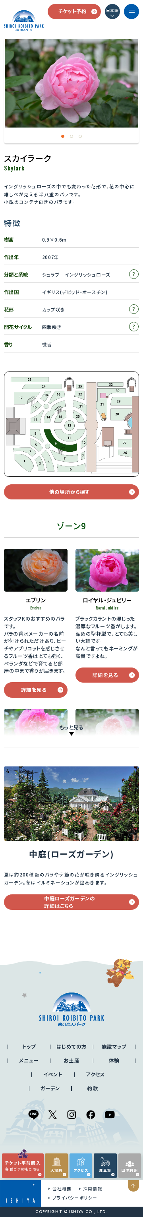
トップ (29, 1046)
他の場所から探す (69, 491)
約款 (92, 1088)
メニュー (29, 1060)
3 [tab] (80, 136)
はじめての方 (71, 1046)
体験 (114, 1060)
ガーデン (50, 1088)
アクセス (95, 1074)
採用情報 (92, 1189)
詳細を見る (33, 689)
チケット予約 (72, 11)
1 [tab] (63, 136)
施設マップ (114, 1046)
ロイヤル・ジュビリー (107, 600)
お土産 (71, 1060)
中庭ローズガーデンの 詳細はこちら (69, 902)
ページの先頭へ (133, 1186)
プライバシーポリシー (74, 1198)
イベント (53, 1074)
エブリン (35, 600)
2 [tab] (71, 136)
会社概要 (62, 1189)
